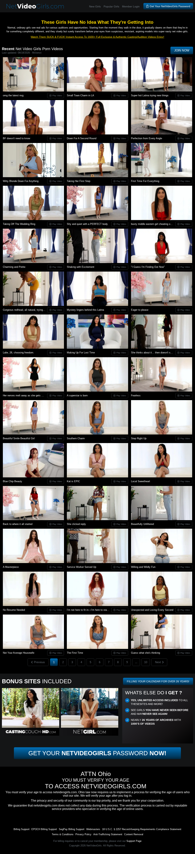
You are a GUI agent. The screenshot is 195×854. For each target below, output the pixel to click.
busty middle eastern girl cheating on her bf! (155, 224)
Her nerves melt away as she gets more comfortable (32, 395)
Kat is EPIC (73, 481)
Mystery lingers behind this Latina (85, 309)
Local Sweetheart (140, 481)
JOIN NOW (181, 50)
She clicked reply (76, 524)
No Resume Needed (14, 609)
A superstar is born (77, 395)
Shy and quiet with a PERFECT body (87, 224)
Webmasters (93, 829)
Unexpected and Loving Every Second (152, 609)
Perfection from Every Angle (146, 138)
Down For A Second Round (81, 138)
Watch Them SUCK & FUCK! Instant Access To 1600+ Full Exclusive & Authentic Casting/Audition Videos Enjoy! (97, 36)
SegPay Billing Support (71, 829)
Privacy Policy (83, 834)
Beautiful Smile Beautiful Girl (19, 438)
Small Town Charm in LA (80, 95)
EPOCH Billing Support (44, 829)
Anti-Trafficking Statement (107, 834)
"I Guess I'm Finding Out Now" (148, 266)
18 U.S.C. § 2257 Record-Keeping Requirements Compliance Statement (141, 829)
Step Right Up (138, 438)
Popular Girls (111, 6)
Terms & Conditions (63, 834)
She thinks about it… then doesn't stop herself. (157, 352)
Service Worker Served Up (81, 567)
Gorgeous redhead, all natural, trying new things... (30, 309)
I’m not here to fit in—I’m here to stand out (90, 609)
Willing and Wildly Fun (143, 567)
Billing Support (22, 829)
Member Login (131, 6)
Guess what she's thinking (145, 652)
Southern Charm (76, 438)
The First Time (75, 652)
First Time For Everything (145, 181)
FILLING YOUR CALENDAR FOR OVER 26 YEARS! (158, 681)
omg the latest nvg (13, 95)
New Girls (95, 6)
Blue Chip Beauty (12, 481)
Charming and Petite (14, 266)
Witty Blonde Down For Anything (20, 181)
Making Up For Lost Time (81, 352)
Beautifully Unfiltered (142, 524)
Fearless (136, 395)
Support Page (133, 841)
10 (145, 662)
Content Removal (133, 834)
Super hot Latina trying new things (150, 95)
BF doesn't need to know (16, 138)
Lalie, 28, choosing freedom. (18, 352)
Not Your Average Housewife (18, 652)
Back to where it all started (17, 524)
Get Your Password (97, 753)
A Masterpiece (11, 567)
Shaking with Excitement (80, 266)
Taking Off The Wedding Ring (19, 224)
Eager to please (139, 309)
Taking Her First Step (78, 181)
